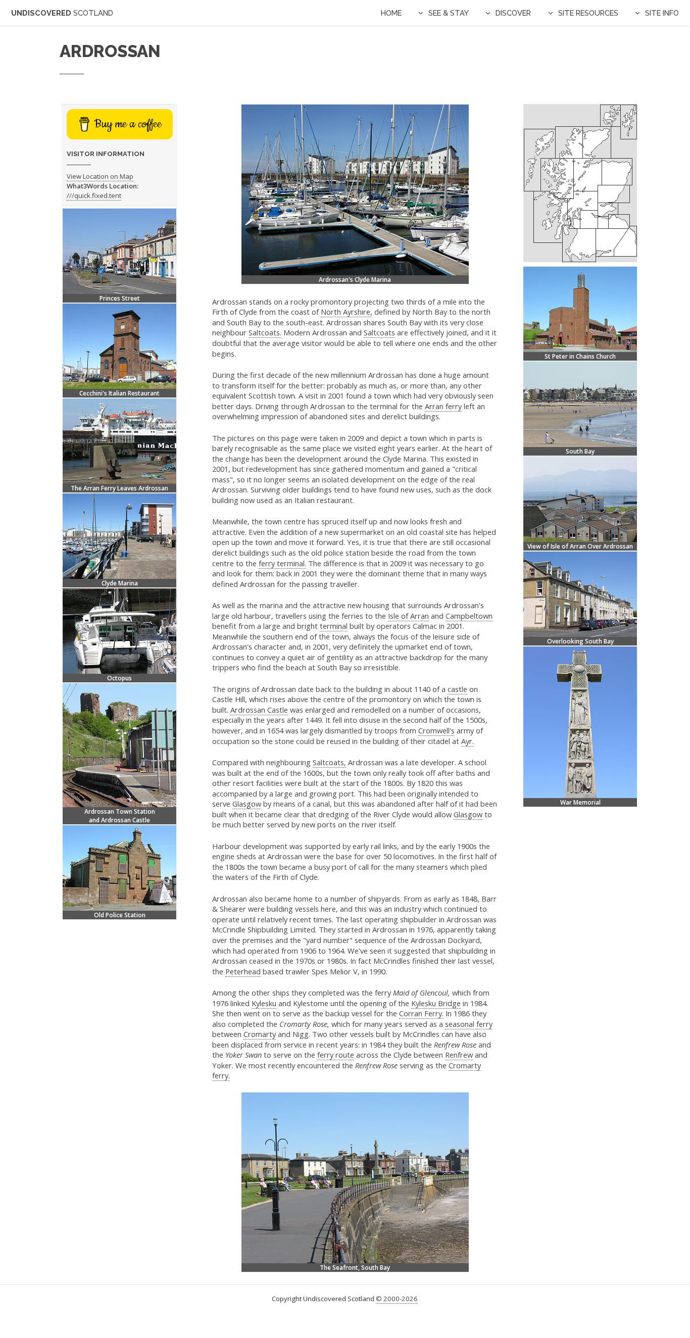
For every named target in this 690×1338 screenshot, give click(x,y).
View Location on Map (100, 176)
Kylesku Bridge (436, 1003)
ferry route (335, 1055)
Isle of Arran (408, 616)
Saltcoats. (265, 332)
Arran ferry (443, 406)
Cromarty (259, 1034)
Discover (513, 13)
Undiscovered (62, 13)
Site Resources (588, 13)
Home (391, 13)
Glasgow (246, 804)
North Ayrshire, (346, 312)
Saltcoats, (329, 762)
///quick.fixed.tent (94, 195)
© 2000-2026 (397, 1298)
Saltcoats (379, 332)
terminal (334, 626)
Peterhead (243, 971)
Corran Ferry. (421, 1013)
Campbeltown (469, 616)
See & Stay (448, 13)
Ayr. (467, 741)
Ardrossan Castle (259, 710)
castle (457, 689)
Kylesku (264, 1003)
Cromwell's (436, 730)
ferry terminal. (282, 563)
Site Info (662, 13)
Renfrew (459, 1055)
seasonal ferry (468, 1024)
